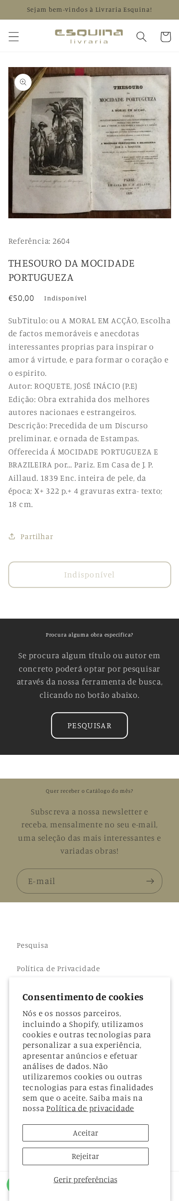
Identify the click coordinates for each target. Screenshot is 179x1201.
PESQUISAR (89, 725)
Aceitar (85, 1133)
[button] (13, 37)
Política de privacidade (90, 1108)
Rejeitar (85, 1156)
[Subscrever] (150, 881)
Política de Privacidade (58, 968)
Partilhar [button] (36, 536)
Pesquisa (33, 944)
